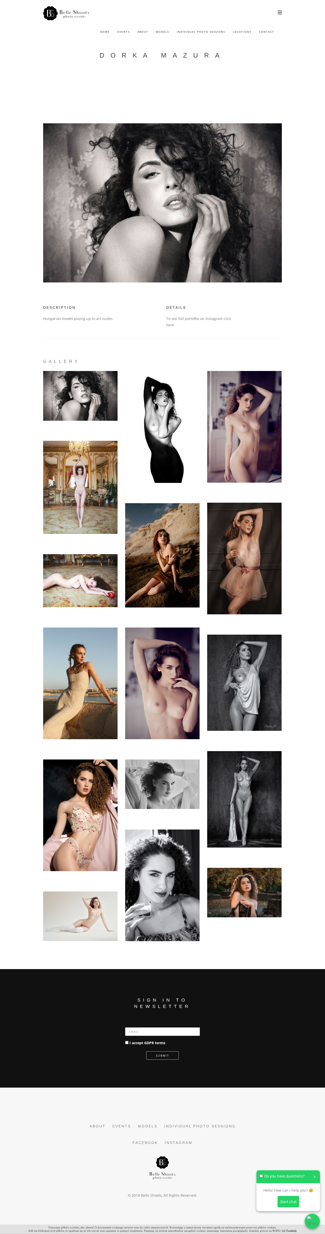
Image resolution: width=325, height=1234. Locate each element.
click (227, 318)
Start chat (288, 1201)
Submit (162, 1055)
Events (123, 31)
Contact (266, 31)
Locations (242, 31)
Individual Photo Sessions (201, 31)
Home (105, 31)
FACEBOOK (145, 1143)
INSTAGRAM (178, 1143)
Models (162, 31)
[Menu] (280, 12)
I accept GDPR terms (147, 1042)
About (142, 31)
